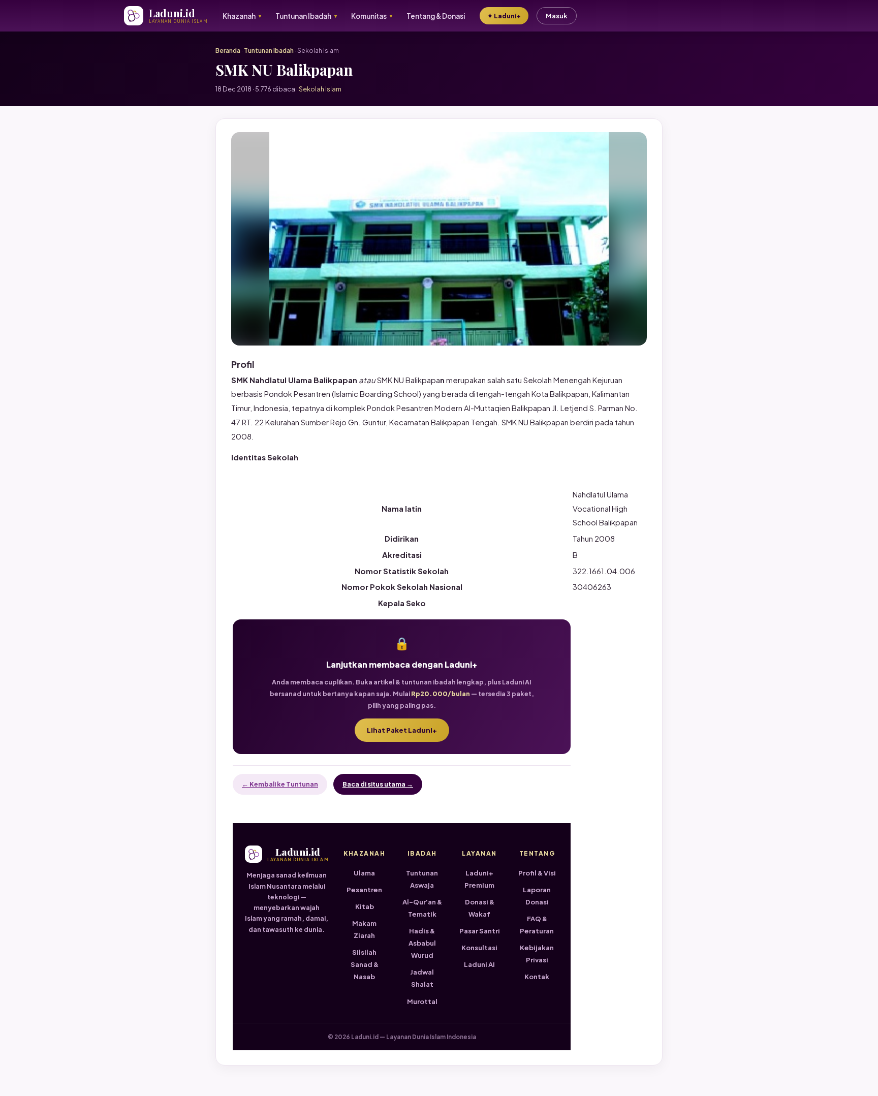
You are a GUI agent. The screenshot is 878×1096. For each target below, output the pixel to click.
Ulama (364, 873)
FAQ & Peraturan (537, 925)
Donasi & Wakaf (479, 908)
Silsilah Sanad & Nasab (365, 964)
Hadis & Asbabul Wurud (422, 943)
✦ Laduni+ (504, 16)
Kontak (536, 977)
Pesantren (364, 890)
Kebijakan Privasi (537, 954)
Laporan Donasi (537, 896)
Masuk (557, 16)
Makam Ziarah (364, 929)
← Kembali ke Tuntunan (280, 784)
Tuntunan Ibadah (269, 50)
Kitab (364, 906)
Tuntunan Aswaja (422, 879)
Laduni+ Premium (479, 879)
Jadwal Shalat (422, 978)
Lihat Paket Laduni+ (402, 730)
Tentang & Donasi (435, 16)
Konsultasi (479, 948)
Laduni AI (479, 964)
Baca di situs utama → (377, 784)
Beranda (227, 50)
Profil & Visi (537, 873)
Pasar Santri (479, 931)
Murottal (422, 1001)
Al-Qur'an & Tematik (422, 908)
